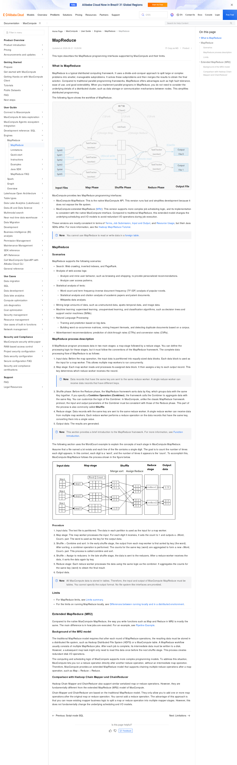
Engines (97, 31)
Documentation (11, 23)
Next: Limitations (177, 715)
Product (186, 48)
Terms (108, 223)
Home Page (57, 31)
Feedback (127, 730)
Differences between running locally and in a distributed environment (147, 604)
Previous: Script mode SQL (69, 715)
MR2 (99, 208)
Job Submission (122, 223)
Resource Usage (166, 223)
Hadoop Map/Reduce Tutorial (114, 227)
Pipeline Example (145, 625)
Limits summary (94, 599)
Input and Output (141, 223)
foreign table (132, 235)
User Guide (86, 31)
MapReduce (110, 31)
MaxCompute (30, 23)
